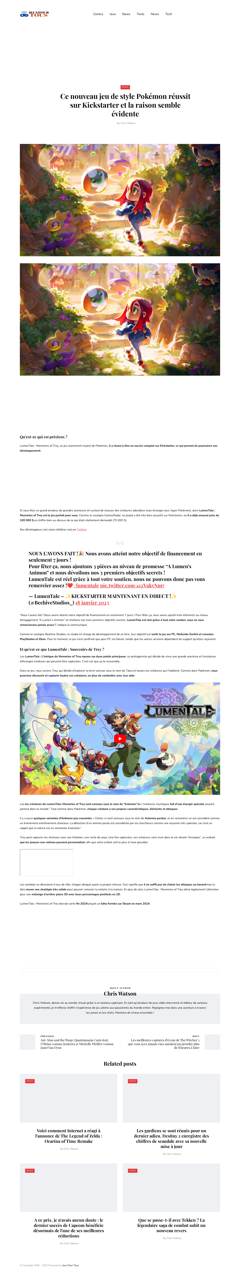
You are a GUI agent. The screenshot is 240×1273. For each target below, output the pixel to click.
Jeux (113, 14)
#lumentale (86, 585)
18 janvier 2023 (92, 602)
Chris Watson (128, 123)
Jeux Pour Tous (70, 1265)
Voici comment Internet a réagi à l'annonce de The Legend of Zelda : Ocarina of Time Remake (68, 1136)
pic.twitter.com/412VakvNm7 (132, 585)
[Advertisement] (120, 54)
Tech (168, 14)
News (126, 14)
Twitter (81, 529)
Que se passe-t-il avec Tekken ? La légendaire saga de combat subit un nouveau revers (171, 1225)
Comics (98, 14)
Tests (140, 14)
